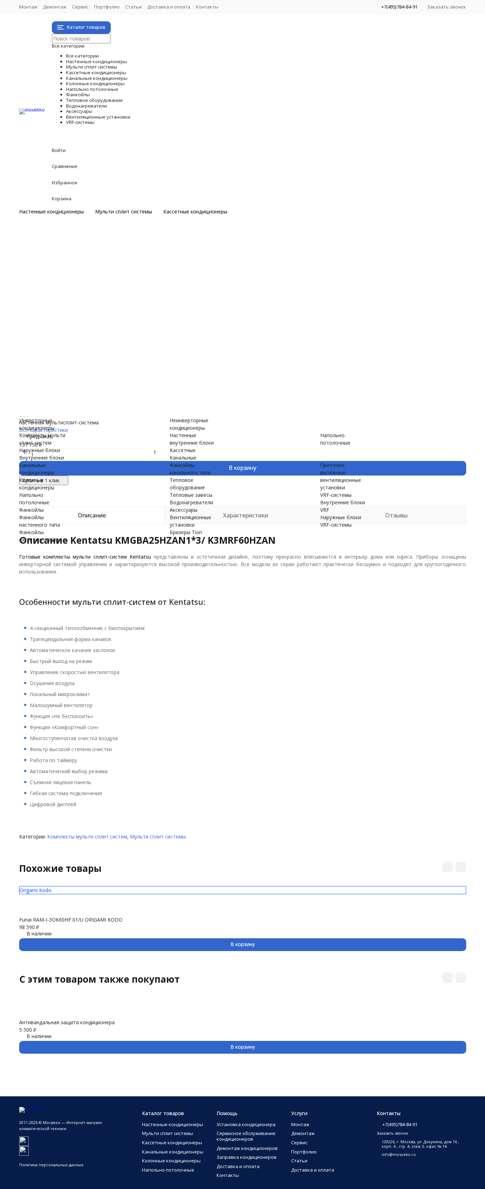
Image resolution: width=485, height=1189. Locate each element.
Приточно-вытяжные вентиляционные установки (107, 385)
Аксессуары (80, 363)
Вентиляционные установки (141, 370)
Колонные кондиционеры (130, 296)
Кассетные (183, 450)
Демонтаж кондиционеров (247, 1148)
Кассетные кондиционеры (195, 212)
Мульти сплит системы (123, 212)
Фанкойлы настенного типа (81, 318)
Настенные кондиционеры (51, 212)
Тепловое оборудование (129, 340)
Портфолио (107, 7)
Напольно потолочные (123, 303)
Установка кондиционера (246, 1124)
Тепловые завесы (69, 348)
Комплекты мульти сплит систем (87, 258)
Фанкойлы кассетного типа (81, 325)
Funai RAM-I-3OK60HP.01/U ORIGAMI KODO (70, 919)
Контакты (207, 7)
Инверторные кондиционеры (83, 236)
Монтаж (28, 7)
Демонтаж (54, 7)
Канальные (183, 457)
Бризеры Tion (64, 378)
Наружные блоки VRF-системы (84, 408)
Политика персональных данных (51, 1164)
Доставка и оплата (168, 7)
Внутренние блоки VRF (75, 400)
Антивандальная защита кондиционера (67, 1022)
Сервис (80, 7)
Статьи (133, 7)
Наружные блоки (68, 266)
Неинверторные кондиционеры (85, 243)
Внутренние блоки (70, 273)
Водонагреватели (104, 355)
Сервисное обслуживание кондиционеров (246, 1136)
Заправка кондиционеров (247, 1157)
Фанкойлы (76, 311)
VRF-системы (86, 393)
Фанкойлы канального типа (81, 333)
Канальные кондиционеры (133, 288)
